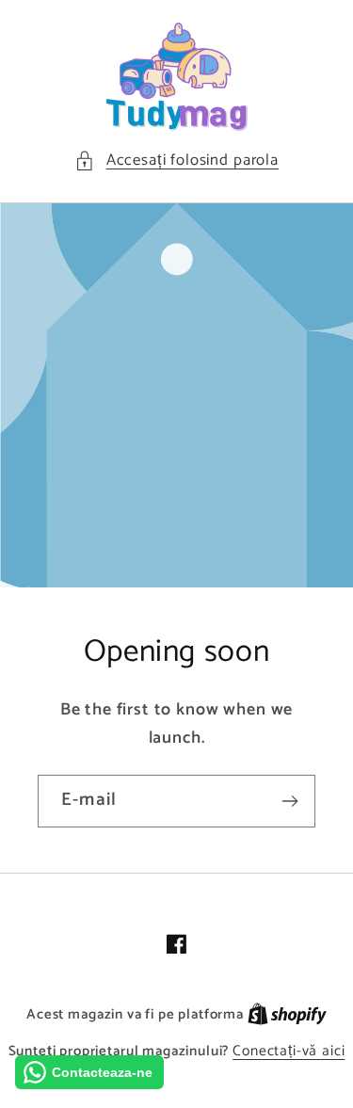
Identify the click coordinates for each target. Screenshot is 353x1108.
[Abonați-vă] (289, 801)
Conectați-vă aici (289, 1051)
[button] (176, 161)
